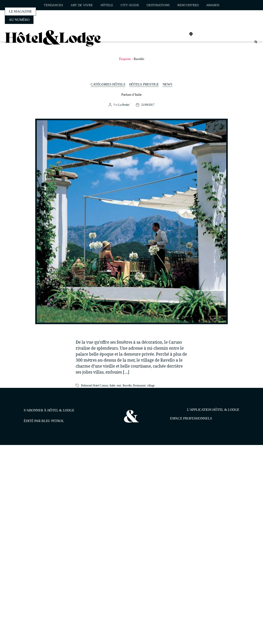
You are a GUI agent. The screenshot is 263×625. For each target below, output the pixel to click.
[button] (255, 42)
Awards (212, 5)
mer (119, 385)
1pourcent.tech (48, 465)
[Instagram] (174, 34)
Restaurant (139, 385)
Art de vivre (82, 5)
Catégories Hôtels (108, 84)
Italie (112, 385)
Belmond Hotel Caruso (94, 385)
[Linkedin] (182, 34)
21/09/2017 (147, 104)
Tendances (53, 5)
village (151, 385)
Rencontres (188, 5)
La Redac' (124, 104)
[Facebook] (165, 34)
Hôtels (107, 5)
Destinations (158, 5)
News (167, 84)
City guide (130, 5)
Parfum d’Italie (131, 94)
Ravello (127, 385)
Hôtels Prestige (144, 84)
